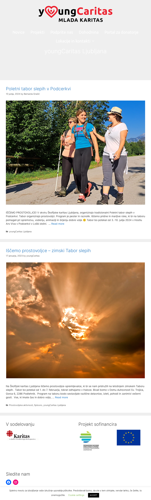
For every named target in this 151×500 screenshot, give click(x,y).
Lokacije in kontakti (73, 41)
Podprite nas (61, 32)
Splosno (38, 405)
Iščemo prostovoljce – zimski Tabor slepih (48, 250)
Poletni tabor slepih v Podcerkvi (38, 88)
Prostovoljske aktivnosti (21, 405)
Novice (19, 32)
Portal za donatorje (121, 32)
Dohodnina (89, 32)
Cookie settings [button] (76, 495)
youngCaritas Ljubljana (20, 231)
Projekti (38, 32)
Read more (57, 223)
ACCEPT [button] (93, 495)
